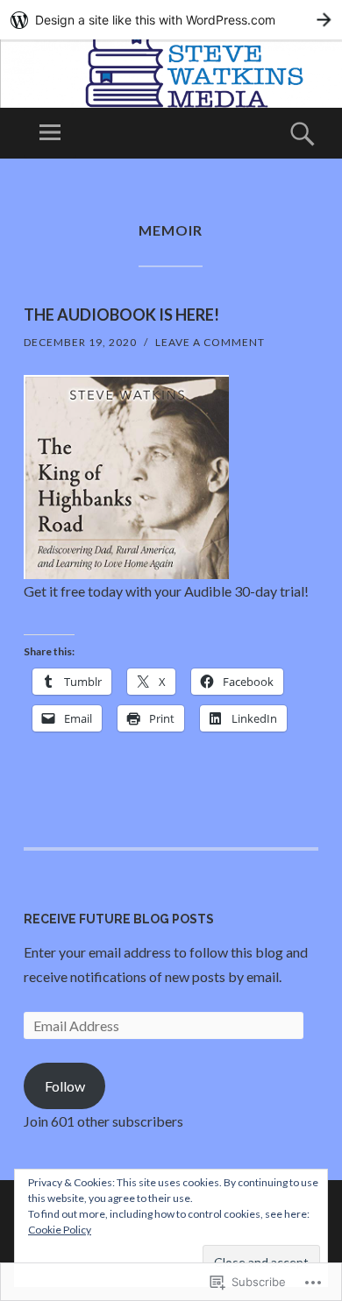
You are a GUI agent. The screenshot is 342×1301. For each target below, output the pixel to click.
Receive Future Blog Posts (119, 919)
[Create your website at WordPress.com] (171, 19)
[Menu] (50, 133)
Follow (65, 1086)
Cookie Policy (59, 1229)
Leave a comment (210, 342)
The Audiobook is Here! (121, 314)
